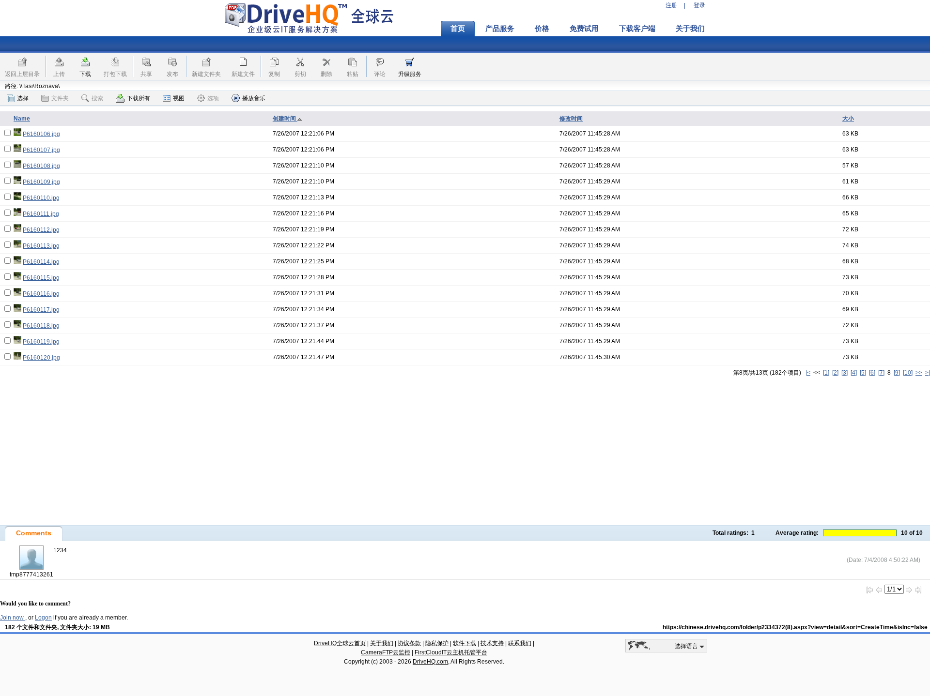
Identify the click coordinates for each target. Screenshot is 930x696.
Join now (12, 617)
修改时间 (571, 118)
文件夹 (60, 98)
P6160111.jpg (41, 214)
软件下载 (464, 643)
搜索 (97, 98)
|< (808, 372)
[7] (881, 372)
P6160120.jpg (41, 357)
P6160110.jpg (41, 198)
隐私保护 (437, 643)
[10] (908, 372)
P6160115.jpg (41, 277)
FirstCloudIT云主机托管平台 (451, 652)
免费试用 (584, 28)
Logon (43, 617)
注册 (671, 5)
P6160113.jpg (41, 245)
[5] (863, 372)
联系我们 (519, 643)
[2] (835, 372)
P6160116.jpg (41, 293)
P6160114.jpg (41, 261)
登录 (699, 5)
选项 (213, 98)
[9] (897, 372)
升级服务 (409, 74)
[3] (844, 372)
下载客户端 (637, 28)
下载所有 (138, 98)
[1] (826, 372)
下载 (85, 74)
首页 (457, 28)
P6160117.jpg (41, 309)
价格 (542, 28)
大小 (848, 118)
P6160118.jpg (41, 325)
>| (927, 372)
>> (918, 372)
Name (22, 118)
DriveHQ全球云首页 (340, 643)
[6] (872, 372)
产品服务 (499, 28)
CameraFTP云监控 (385, 652)
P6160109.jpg (41, 182)
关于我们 (690, 28)
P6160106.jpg (41, 134)
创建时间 (285, 118)
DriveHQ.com (430, 661)
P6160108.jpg (41, 166)
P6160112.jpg (41, 230)
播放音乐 (253, 98)
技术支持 (492, 643)
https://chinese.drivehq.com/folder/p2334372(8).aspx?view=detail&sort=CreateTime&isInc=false (795, 627)
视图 (179, 98)
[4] (854, 372)
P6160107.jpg (41, 150)
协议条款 (409, 643)
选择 (23, 98)
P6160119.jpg (41, 341)
